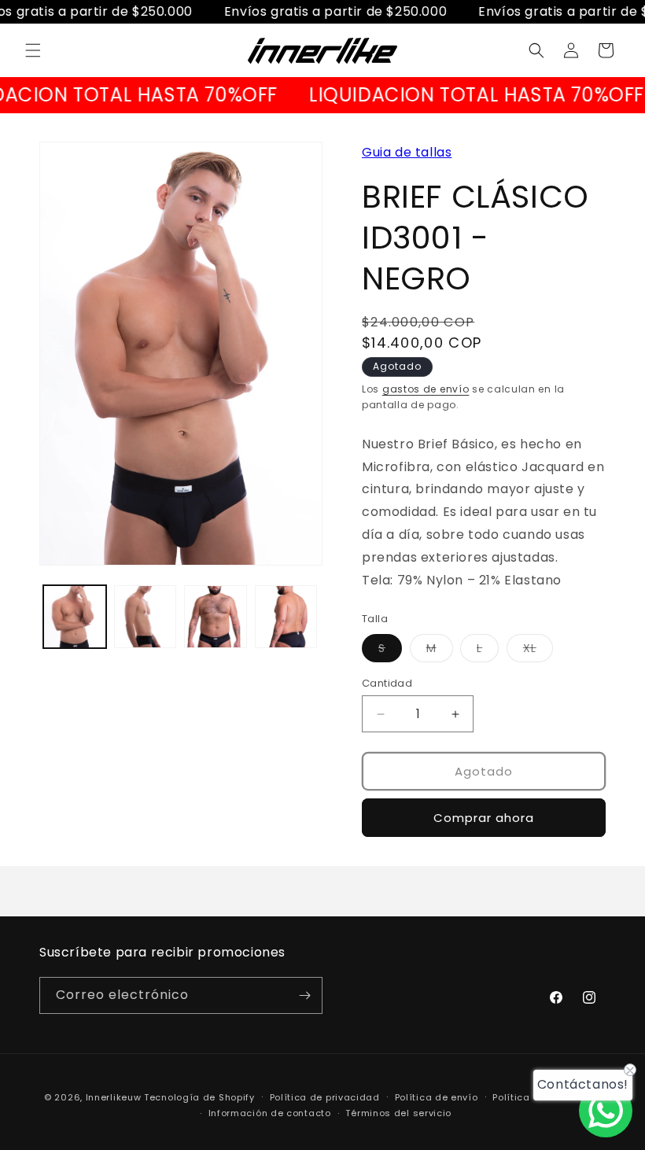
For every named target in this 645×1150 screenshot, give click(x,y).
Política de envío (436, 1097)
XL (538, 651)
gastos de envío (426, 389)
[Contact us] (605, 1110)
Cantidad (387, 683)
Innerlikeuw (114, 1097)
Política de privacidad (325, 1097)
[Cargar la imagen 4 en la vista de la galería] (286, 616)
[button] (33, 50)
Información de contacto (269, 1113)
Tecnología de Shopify (199, 1097)
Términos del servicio (398, 1113)
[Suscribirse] (304, 995)
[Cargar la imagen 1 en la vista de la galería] (74, 616)
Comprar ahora (483, 817)
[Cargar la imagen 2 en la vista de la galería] (145, 616)
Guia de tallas (407, 152)
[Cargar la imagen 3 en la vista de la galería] (215, 616)
